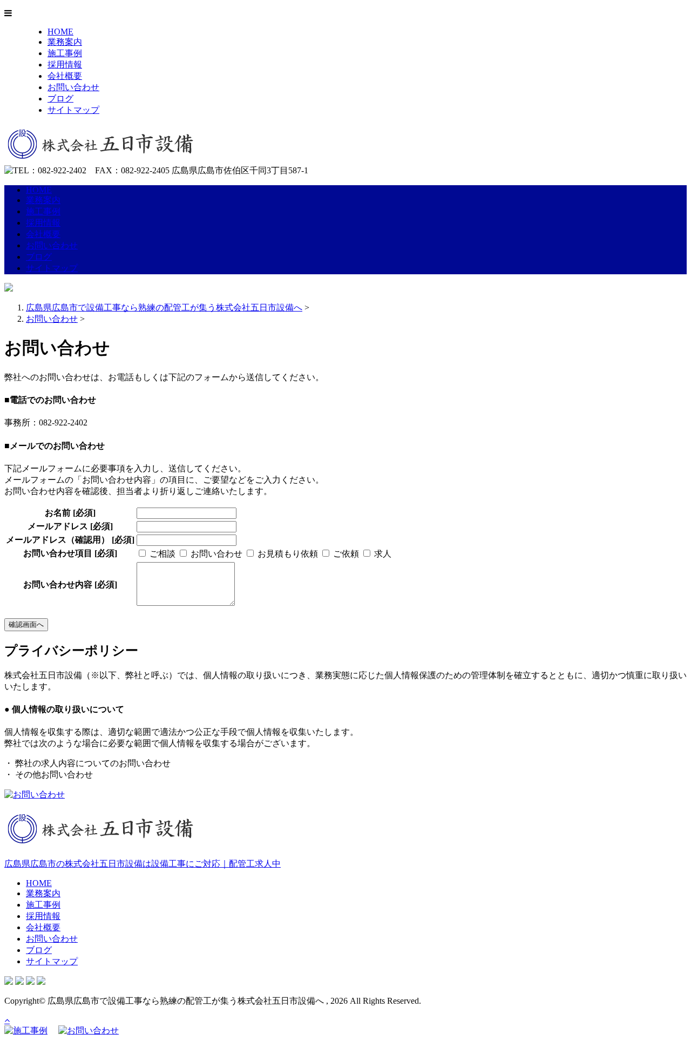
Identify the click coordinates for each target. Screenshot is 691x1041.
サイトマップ (73, 109)
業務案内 (65, 41)
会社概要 (65, 75)
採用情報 (65, 64)
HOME (60, 31)
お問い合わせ (73, 87)
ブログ (60, 98)
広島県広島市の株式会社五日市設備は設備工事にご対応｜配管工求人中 (142, 863)
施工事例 (65, 53)
